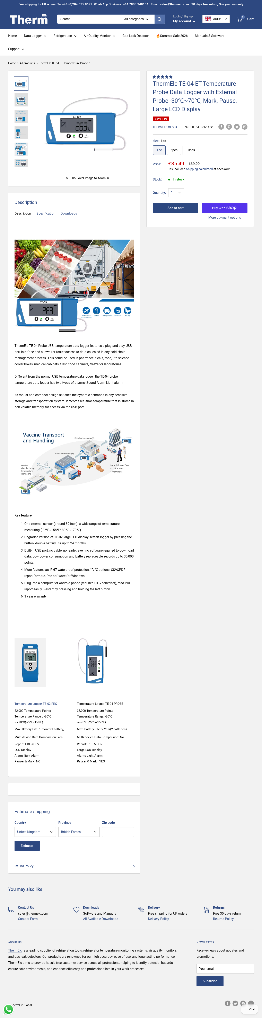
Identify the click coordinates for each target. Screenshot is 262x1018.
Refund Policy (24, 866)
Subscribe (210, 981)
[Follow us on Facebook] (227, 1003)
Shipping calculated (199, 169)
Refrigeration (62, 36)
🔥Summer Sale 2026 (172, 36)
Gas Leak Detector (135, 36)
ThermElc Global (166, 127)
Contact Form (28, 919)
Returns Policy (223, 919)
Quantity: (159, 192)
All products (27, 63)
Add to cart (175, 208)
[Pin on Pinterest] (229, 127)
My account (182, 21)
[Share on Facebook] (221, 127)
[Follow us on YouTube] (243, 1003)
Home (12, 36)
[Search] (160, 19)
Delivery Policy (158, 919)
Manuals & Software (209, 36)
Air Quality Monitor (97, 36)
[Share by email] (244, 127)
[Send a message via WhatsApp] (8, 1009)
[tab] (23, 214)
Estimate (27, 846)
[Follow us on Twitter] (235, 1003)
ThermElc (15, 950)
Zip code (108, 823)
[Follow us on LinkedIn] (251, 1003)
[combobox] (216, 19)
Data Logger (33, 36)
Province (64, 823)
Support (14, 49)
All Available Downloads (100, 919)
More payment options (224, 217)
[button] (163, 77)
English (217, 18)
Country (20, 823)
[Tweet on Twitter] (237, 127)
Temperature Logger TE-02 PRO (36, 704)
